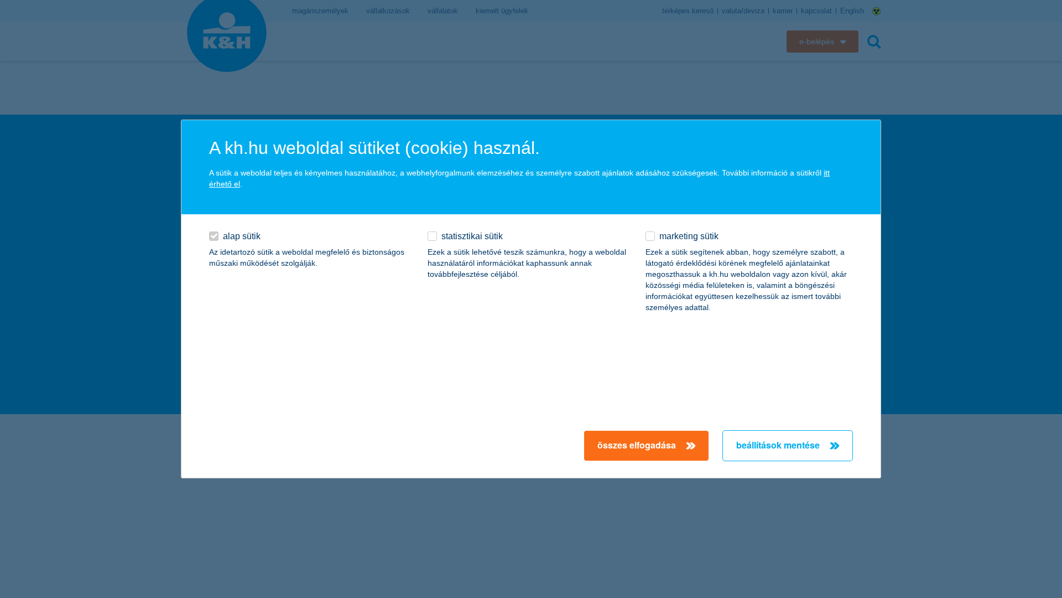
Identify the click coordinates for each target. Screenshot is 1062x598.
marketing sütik (689, 236)
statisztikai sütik (472, 236)
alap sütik (242, 236)
